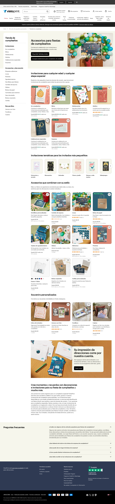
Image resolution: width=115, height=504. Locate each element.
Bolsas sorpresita (10, 98)
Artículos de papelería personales (18, 29)
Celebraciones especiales (12, 60)
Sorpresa (8, 62)
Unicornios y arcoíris (34, 176)
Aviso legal (43, 494)
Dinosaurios (48, 175)
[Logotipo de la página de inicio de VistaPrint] (11, 11)
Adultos (7, 57)
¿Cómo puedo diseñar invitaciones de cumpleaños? (64, 452)
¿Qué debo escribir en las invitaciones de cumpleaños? (65, 456)
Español (70, 2)
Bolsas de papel (10, 90)
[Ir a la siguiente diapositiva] (110, 166)
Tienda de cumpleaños (35, 29)
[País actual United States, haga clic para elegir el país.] (109, 495)
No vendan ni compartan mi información (74, 485)
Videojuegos (103, 175)
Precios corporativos (23, 6)
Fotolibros (8, 112)
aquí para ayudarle (17, 468)
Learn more (78, 368)
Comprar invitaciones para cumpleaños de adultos (47, 58)
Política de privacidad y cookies (21, 494)
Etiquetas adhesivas (11, 71)
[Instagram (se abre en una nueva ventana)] (93, 495)
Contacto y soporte (44, 471)
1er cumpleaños (10, 49)
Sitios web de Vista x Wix (10, 6)
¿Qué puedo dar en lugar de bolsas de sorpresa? (63, 447)
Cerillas (7, 100)
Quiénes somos (68, 469)
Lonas (7, 74)
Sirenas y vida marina (90, 176)
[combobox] (35, 11)
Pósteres (7, 76)
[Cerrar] (77, 2)
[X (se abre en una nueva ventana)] (90, 495)
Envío (41, 473)
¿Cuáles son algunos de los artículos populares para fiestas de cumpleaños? (71, 427)
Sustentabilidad (68, 483)
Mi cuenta (42, 469)
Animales (61, 175)
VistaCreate (34, 6)
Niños (7, 52)
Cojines (7, 114)
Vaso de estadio (10, 95)
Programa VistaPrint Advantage (47, 6)
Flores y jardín (76, 175)
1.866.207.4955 (6, 494)
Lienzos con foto (10, 109)
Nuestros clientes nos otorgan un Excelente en (98, 479)
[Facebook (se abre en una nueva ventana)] (87, 495)
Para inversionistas (69, 478)
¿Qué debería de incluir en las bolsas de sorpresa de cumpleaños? (68, 443)
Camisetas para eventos (12, 92)
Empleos (66, 471)
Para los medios (68, 480)
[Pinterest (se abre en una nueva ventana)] (96, 495)
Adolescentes (9, 54)
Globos (7, 87)
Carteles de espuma (11, 84)
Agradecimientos (10, 79)
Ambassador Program (69, 473)
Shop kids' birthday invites (40, 54)
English (61, 2)
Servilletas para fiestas (12, 82)
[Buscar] (47, 11)
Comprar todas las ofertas (86, 24)
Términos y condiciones (34, 494)
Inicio (4, 29)
